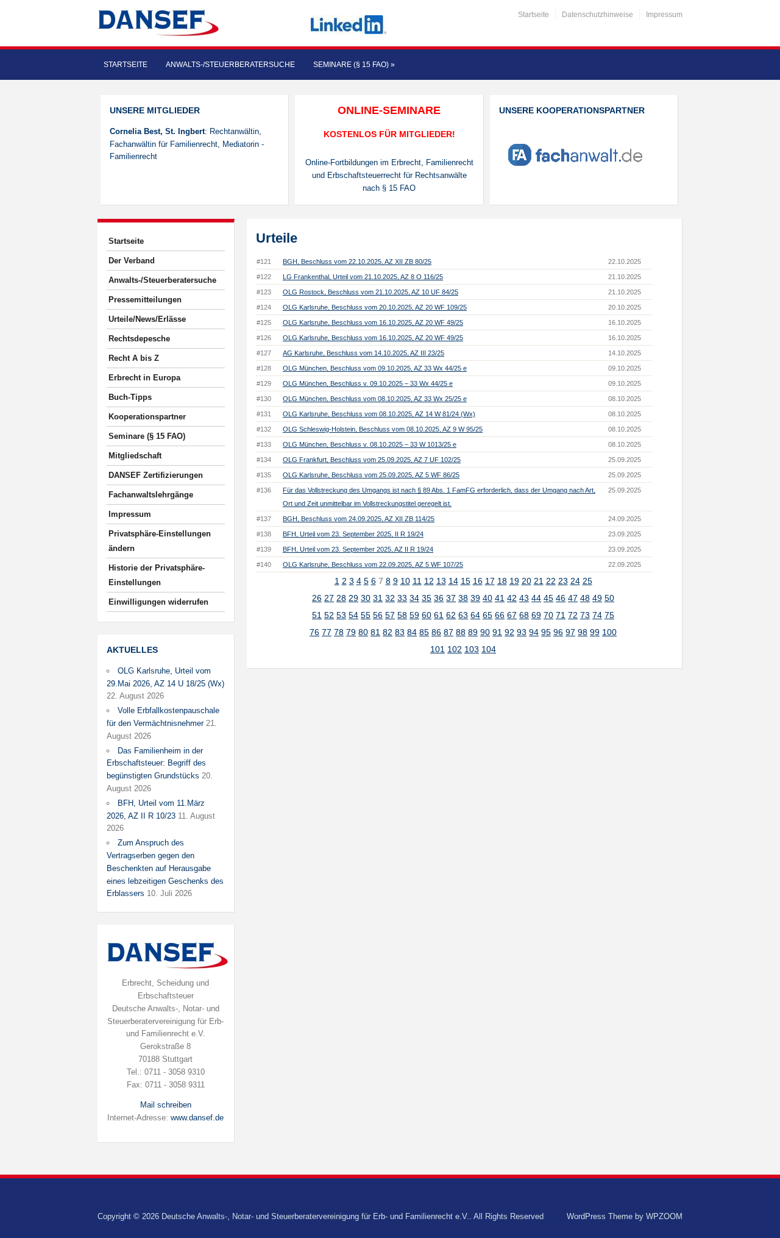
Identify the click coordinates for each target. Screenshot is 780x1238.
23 (563, 581)
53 (341, 615)
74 (597, 615)
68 (524, 615)
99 (595, 632)
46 (561, 598)
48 (585, 598)
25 (587, 581)
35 (426, 598)
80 (363, 632)
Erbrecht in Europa (144, 377)
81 (375, 632)
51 (317, 615)
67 (512, 615)
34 (414, 598)
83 (400, 632)
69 (536, 615)
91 (497, 632)
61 (439, 615)
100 (609, 632)
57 (390, 615)
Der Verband (131, 260)
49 (597, 598)
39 (475, 598)
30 (365, 598)
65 (487, 615)
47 (573, 598)
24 (575, 581)
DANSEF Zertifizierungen (155, 475)
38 (463, 598)
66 (500, 615)
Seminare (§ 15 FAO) (354, 64)
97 (570, 632)
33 (402, 598)
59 (414, 615)
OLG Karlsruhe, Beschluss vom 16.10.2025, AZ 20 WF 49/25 (373, 322)
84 (412, 632)
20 (526, 581)
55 (365, 615)
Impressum (664, 14)
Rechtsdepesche (139, 338)
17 (490, 581)
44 (536, 598)
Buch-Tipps (130, 397)
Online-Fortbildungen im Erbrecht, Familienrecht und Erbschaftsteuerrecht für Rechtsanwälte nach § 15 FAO (389, 175)
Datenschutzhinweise (597, 14)
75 (609, 615)
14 (453, 581)
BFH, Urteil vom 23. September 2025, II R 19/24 (353, 534)
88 (461, 632)
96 (558, 632)
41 (500, 598)
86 (436, 632)
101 (437, 649)
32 (390, 598)
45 (548, 598)
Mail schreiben (165, 1104)
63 (463, 615)
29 (353, 598)
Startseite (533, 14)
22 (551, 581)
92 (509, 632)
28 (341, 598)
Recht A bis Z (133, 358)
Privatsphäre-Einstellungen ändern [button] (159, 541)
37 (451, 598)
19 (514, 581)
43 (524, 598)
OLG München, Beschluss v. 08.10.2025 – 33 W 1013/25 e (369, 444)
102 (454, 649)
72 (573, 615)
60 (426, 615)
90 (485, 632)
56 (378, 615)
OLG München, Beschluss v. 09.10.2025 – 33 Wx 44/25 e (368, 383)
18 (502, 581)
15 (465, 581)
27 (329, 598)
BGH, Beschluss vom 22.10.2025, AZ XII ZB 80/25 (357, 261)
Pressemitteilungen (145, 299)
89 (473, 632)
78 (339, 632)
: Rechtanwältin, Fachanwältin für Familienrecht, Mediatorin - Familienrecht (187, 144)
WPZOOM (664, 1216)
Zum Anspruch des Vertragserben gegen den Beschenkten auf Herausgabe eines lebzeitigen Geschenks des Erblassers (165, 868)
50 (609, 598)
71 (561, 615)
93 (521, 632)
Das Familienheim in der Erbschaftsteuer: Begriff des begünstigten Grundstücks (156, 763)
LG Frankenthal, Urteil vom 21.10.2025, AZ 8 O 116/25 (363, 276)
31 (378, 598)
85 (424, 632)
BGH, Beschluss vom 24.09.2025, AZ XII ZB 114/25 (358, 518)
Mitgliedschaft (134, 455)
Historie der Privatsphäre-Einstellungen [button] (156, 575)
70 (548, 615)
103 (471, 649)
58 (402, 615)
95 (546, 632)
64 (475, 615)
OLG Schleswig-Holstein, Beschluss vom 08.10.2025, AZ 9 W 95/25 (383, 429)
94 (534, 632)
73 (585, 615)
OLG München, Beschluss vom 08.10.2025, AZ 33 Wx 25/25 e (375, 398)
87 (448, 632)
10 (405, 581)
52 (329, 615)
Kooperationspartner (147, 416)
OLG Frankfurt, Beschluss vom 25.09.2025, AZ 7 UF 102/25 (372, 459)
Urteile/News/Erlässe (147, 319)
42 (512, 598)
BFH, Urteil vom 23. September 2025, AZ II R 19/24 (358, 549)
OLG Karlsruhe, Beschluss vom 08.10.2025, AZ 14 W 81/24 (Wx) (379, 414)
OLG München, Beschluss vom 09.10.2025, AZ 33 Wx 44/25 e (375, 368)
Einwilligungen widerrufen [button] (158, 602)
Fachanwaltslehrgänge (150, 494)
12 (429, 581)
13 (441, 581)
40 (487, 598)
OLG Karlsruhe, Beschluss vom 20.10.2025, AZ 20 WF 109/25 (375, 307)
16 (478, 581)
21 (539, 581)
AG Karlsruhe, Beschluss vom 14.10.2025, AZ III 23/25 (363, 353)
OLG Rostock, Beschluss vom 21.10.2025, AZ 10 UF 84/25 (370, 292)
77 (327, 632)
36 (439, 598)
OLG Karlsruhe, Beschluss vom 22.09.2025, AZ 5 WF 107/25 (373, 564)
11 (417, 581)
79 (351, 632)
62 (451, 615)
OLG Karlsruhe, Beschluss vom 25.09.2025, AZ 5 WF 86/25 (371, 474)
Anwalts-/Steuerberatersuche (230, 64)
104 (488, 649)
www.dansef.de (197, 1117)
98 (582, 632)
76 (314, 632)
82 (387, 632)
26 (317, 598)
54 (353, 615)
